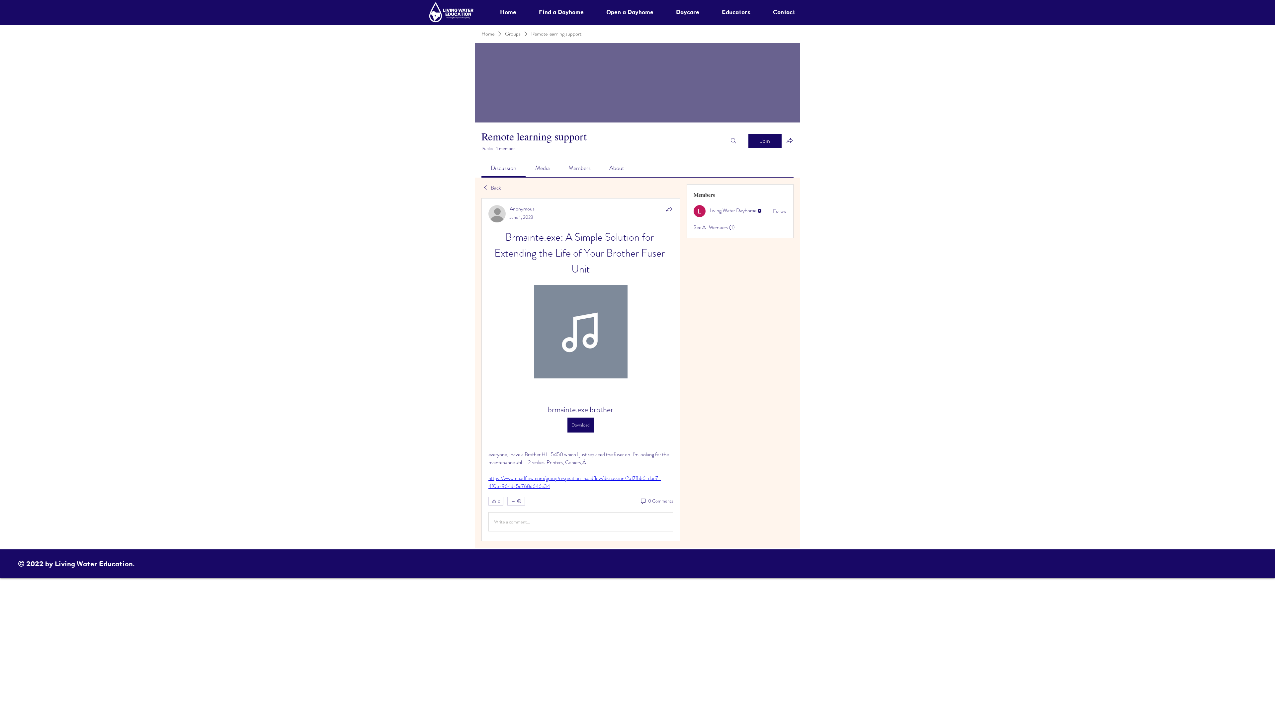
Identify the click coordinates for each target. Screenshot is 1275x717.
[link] (503, 168)
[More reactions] (516, 501)
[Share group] (790, 140)
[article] (580, 369)
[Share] (669, 209)
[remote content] (581, 332)
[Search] (733, 141)
